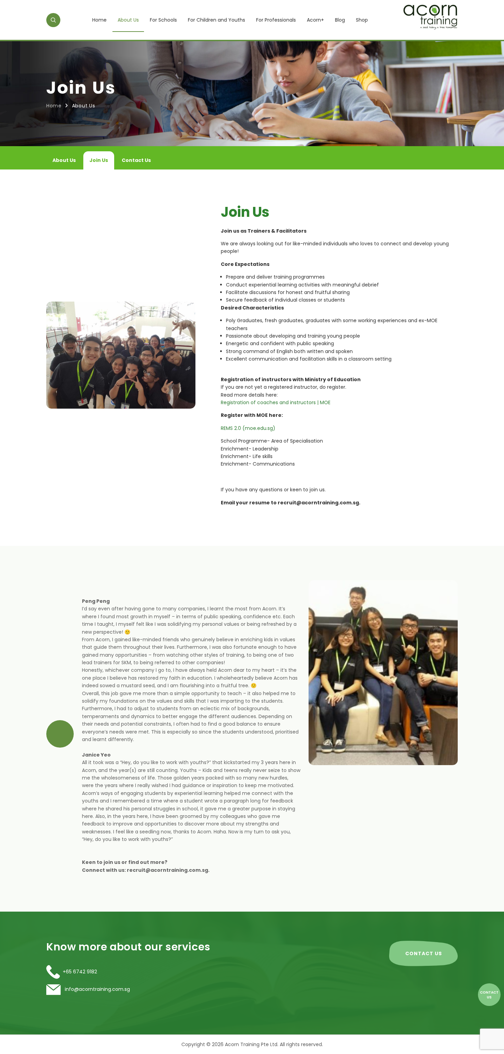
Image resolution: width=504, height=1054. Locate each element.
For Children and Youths (216, 19)
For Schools (163, 19)
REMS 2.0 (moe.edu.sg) (248, 428)
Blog (340, 19)
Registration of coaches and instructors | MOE (276, 402)
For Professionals (276, 19)
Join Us (98, 160)
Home (99, 19)
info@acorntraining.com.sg (96, 989)
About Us (128, 19)
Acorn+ (315, 19)
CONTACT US (423, 953)
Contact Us (136, 160)
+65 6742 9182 (80, 971)
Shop (362, 19)
